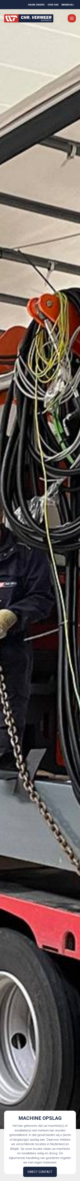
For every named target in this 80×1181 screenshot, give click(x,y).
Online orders (36, 5)
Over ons (53, 5)
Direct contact (40, 1172)
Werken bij (68, 5)
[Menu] (72, 18)
